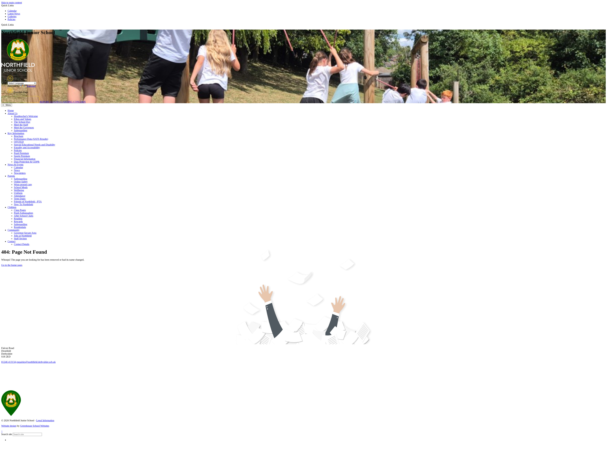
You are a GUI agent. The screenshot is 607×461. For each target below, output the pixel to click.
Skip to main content (11, 2)
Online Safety (21, 181)
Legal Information (45, 420)
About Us (12, 113)
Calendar (12, 10)
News (17, 170)
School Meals (21, 187)
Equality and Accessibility (27, 147)
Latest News (14, 13)
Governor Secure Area (25, 233)
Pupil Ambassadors (23, 213)
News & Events (15, 164)
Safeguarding (20, 130)
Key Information (16, 133)
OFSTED (19, 141)
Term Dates (19, 198)
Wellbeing (19, 190)
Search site (6, 434)
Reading (18, 218)
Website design (8, 425)
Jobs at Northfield (23, 235)
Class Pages (20, 210)
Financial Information (24, 159)
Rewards (18, 221)
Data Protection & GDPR (27, 161)
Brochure (18, 136)
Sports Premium (22, 156)
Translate (31, 86)
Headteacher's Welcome (26, 116)
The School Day (22, 122)
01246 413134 (8, 362)
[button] (14, 25)
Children (12, 207)
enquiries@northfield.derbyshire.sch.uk (36, 362)
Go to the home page (11, 265)
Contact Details (21, 244)
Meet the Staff (21, 124)
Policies (11, 19)
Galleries (12, 16)
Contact (11, 241)
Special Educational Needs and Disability (34, 144)
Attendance (19, 196)
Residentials (20, 227)
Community (13, 230)
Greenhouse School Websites (34, 425)
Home (11, 110)
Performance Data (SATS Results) (31, 139)
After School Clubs (23, 215)
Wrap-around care (23, 184)
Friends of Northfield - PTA (28, 201)
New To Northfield (23, 204)
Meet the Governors (24, 127)
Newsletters (20, 173)
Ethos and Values (22, 119)
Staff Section (20, 238)
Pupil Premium (21, 153)
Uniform (18, 193)
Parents (11, 176)
